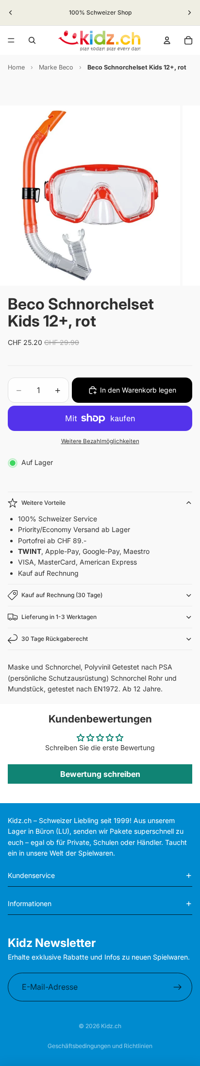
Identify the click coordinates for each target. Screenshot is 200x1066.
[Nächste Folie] (189, 12)
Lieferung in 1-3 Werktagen (59, 616)
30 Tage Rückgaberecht (54, 638)
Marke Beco (56, 67)
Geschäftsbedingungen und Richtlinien (100, 1045)
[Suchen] (32, 40)
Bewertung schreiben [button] (100, 774)
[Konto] (167, 40)
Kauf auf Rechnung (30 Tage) (61, 595)
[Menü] (11, 40)
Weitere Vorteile (43, 502)
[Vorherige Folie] (10, 12)
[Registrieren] (177, 987)
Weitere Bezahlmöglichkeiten (100, 441)
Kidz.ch (111, 1026)
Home (16, 67)
